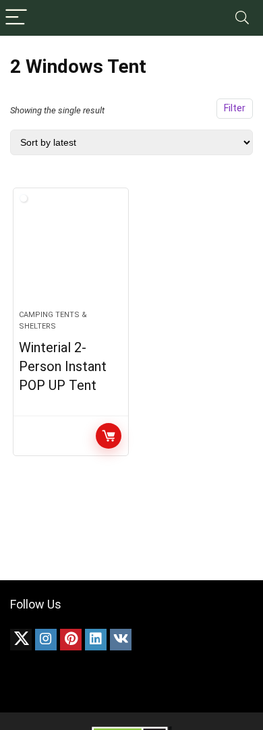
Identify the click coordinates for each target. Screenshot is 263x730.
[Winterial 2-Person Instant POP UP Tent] (71, 254)
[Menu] (16, 18)
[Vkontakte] (121, 639)
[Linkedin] (96, 639)
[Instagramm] (46, 639)
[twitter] (21, 639)
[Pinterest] (71, 639)
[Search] (242, 18)
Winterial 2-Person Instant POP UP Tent (63, 366)
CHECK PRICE (108, 436)
